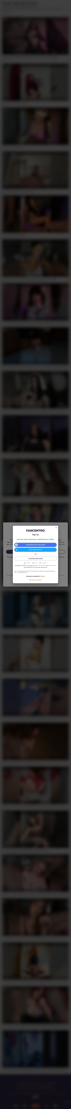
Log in (43, 576)
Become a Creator (35, 580)
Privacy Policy (52, 565)
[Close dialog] (56, 527)
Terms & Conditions (41, 565)
